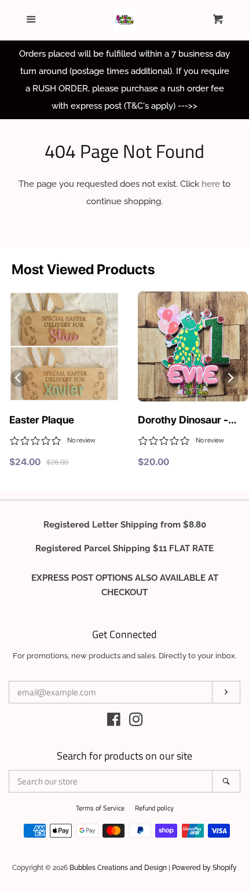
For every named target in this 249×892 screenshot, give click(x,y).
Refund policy (154, 807)
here (211, 184)
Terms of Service (100, 807)
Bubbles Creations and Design (118, 868)
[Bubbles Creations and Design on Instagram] (136, 722)
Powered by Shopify (204, 868)
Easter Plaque (41, 420)
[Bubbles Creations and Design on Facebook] (114, 722)
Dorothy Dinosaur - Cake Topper (183, 420)
